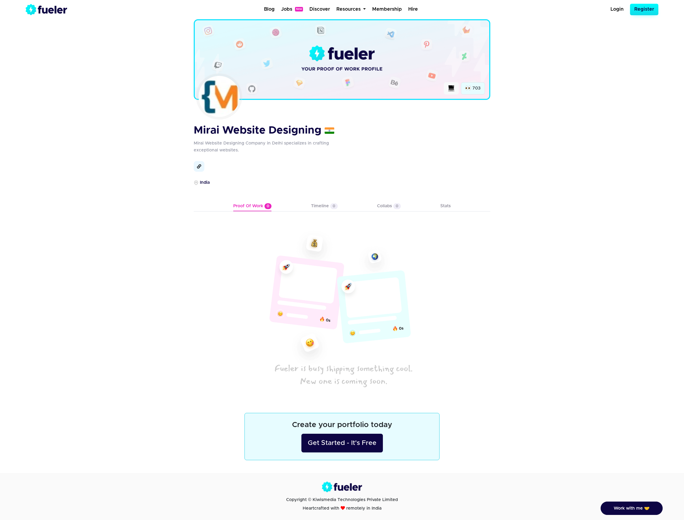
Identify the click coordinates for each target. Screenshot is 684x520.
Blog (269, 9)
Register (644, 9)
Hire (413, 9)
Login (617, 9)
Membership (387, 9)
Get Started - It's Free (342, 443)
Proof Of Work (251, 206)
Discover (319, 9)
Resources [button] (349, 9)
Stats (445, 206)
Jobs (291, 9)
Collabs (387, 206)
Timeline (323, 206)
